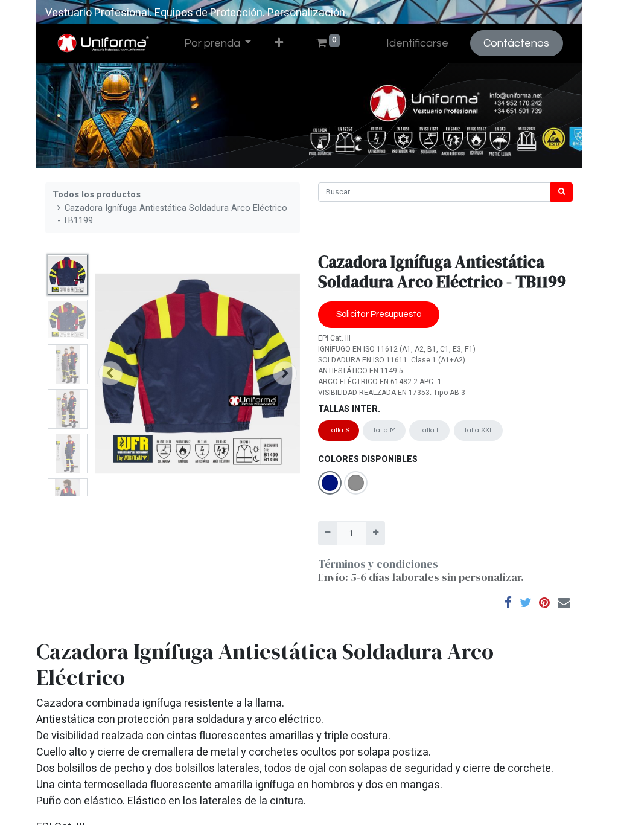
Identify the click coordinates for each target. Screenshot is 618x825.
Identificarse (417, 43)
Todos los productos (97, 194)
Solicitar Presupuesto (378, 314)
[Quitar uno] (327, 533)
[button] (279, 43)
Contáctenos (516, 43)
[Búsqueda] (561, 192)
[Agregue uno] (375, 533)
